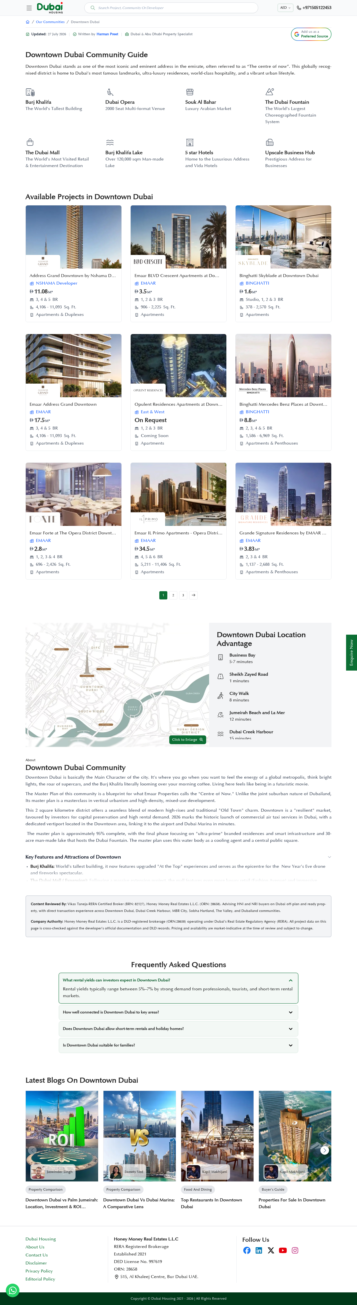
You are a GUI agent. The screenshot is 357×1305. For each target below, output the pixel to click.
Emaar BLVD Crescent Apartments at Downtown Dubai (190, 276)
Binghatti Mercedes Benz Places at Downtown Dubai (292, 404)
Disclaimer (36, 1263)
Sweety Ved (134, 1171)
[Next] (324, 1150)
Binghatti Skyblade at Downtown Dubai (279, 276)
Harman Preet (107, 34)
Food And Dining (198, 1189)
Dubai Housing (41, 1239)
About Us (35, 1247)
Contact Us (37, 1255)
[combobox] (171, 7)
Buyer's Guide (273, 1189)
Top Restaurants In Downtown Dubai (211, 1203)
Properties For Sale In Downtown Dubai (292, 1203)
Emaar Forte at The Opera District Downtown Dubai (82, 533)
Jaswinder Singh (60, 1171)
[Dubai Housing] (28, 22)
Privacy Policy (39, 1271)
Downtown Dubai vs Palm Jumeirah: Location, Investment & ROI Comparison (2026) (62, 1204)
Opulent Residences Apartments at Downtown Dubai (188, 404)
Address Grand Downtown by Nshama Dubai (75, 276)
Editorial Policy (40, 1279)
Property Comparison (46, 1189)
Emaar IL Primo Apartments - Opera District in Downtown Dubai (199, 533)
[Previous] (32, 1150)
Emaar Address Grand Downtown (63, 404)
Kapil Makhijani (214, 1171)
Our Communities (50, 22)
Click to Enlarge (184, 739)
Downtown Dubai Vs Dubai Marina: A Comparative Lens (139, 1203)
